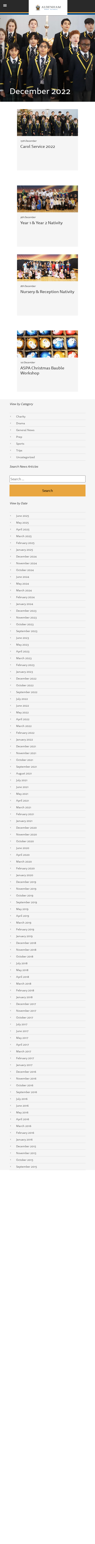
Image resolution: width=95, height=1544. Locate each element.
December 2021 (26, 746)
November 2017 (26, 1010)
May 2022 (22, 712)
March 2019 (23, 922)
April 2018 (22, 977)
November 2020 (26, 834)
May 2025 (22, 522)
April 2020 (23, 854)
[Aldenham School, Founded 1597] (48, 7)
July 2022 (22, 699)
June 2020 (22, 848)
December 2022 (26, 678)
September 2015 (26, 1166)
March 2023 (24, 658)
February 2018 (25, 990)
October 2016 (24, 1085)
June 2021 (22, 787)
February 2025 (25, 543)
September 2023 (26, 631)
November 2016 (26, 1078)
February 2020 (25, 868)
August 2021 (24, 773)
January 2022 (24, 739)
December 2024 (26, 556)
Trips (19, 450)
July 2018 (21, 963)
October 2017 (24, 1017)
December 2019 (26, 882)
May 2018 (22, 970)
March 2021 (23, 807)
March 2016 (23, 1126)
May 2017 (22, 1038)
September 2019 (26, 902)
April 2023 (22, 651)
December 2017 (26, 1004)
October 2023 (25, 624)
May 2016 (22, 1112)
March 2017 (23, 1051)
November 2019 (26, 888)
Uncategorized (25, 457)
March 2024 (24, 590)
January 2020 (24, 875)
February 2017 (25, 1058)
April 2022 (22, 719)
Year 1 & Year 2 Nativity (41, 222)
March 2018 (23, 983)
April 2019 (22, 915)
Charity (20, 416)
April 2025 (22, 529)
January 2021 (24, 821)
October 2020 (25, 841)
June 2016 (22, 1105)
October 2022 (25, 685)
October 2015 (24, 1160)
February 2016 (25, 1132)
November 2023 (26, 617)
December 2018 (26, 943)
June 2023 (22, 638)
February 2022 (25, 732)
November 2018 (26, 949)
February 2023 (25, 665)
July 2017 (21, 1024)
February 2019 (25, 929)
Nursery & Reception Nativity (47, 291)
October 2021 (24, 760)
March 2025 (24, 536)
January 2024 (24, 604)
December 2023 (26, 610)
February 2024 (25, 597)
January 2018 (24, 997)
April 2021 (22, 800)
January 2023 (24, 671)
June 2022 (22, 705)
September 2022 (26, 692)
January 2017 (24, 1065)
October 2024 (25, 570)
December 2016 (26, 1071)
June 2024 (22, 577)
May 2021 (22, 793)
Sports (20, 443)
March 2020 (24, 861)
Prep (19, 437)
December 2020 (26, 827)
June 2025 (22, 516)
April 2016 (22, 1119)
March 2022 (24, 726)
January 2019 (24, 936)
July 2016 (22, 1099)
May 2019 (22, 909)
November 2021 (26, 753)
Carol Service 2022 (37, 146)
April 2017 (22, 1044)
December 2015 (26, 1146)
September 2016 (26, 1092)
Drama (20, 423)
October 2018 (24, 956)
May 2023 (22, 644)
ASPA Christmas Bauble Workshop (42, 370)
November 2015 (26, 1153)
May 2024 (22, 583)
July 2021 (21, 780)
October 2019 (24, 895)
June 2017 (22, 1031)
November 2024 (26, 563)
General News (25, 430)
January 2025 (24, 549)
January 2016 (24, 1139)
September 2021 (26, 766)
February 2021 (25, 814)
